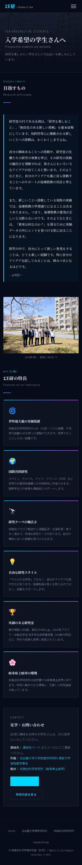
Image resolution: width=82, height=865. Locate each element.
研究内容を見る (26, 794)
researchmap (41, 842)
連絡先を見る (24, 781)
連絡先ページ (31, 747)
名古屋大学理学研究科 (34, 831)
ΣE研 (19, 6)
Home (11, 831)
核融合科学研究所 (64, 831)
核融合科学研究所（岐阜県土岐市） (43, 769)
